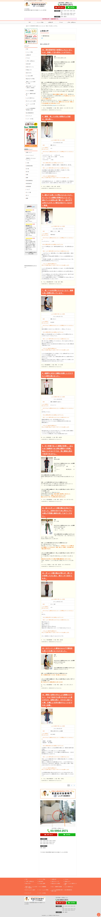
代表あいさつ (29, 69)
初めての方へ (29, 72)
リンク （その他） (30, 118)
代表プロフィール (30, 66)
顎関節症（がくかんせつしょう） (30, 159)
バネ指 (27, 162)
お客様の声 (50, 22)
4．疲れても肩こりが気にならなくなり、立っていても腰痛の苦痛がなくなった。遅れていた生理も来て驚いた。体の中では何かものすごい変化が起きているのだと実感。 (57, 200)
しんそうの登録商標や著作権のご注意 (30, 109)
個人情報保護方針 (30, 112)
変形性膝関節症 (29, 180)
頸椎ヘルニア (29, 152)
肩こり (27, 195)
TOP (30, 22)
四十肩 (27, 171)
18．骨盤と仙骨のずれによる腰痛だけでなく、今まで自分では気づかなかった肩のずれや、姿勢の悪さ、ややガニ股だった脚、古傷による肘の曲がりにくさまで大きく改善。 (57, 700)
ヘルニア (28, 189)
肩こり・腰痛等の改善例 (30, 94)
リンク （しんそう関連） (30, 104)
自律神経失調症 (29, 165)
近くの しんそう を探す (31, 101)
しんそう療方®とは (30, 98)
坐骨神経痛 (28, 186)
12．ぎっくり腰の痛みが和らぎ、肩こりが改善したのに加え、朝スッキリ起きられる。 (57, 575)
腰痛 (27, 198)
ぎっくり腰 (28, 192)
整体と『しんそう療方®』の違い (30, 82)
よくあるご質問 (29, 75)
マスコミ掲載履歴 (30, 90)
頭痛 (27, 174)
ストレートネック (30, 155)
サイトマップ (29, 115)
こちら (53, 105)
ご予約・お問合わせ (71, 22)
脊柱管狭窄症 (29, 183)
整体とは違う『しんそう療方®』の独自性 (30, 87)
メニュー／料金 (40, 22)
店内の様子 (28, 63)
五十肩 (27, 168)
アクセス (61, 22)
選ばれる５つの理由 (30, 78)
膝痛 (27, 177)
